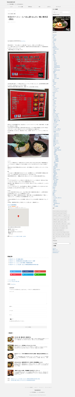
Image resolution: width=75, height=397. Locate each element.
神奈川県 (55, 172)
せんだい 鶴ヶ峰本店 (12, 204)
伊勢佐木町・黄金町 (56, 221)
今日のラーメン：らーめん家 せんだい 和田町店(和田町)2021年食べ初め (23, 264)
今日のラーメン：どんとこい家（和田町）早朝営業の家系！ (21, 262)
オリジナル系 (55, 116)
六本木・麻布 (55, 223)
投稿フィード (55, 249)
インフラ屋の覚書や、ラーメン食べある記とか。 (37, 392)
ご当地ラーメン (56, 119)
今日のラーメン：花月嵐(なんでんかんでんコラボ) (25, 345)
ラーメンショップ (56, 130)
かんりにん (23, 40)
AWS (54, 55)
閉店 (54, 238)
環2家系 (55, 165)
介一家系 (56, 155)
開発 (53, 193)
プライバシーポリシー (48, 387)
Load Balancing (57, 65)
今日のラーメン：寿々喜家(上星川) (16, 259)
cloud (54, 57)
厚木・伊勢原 (61, 223)
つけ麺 (54, 127)
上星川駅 (24, 236)
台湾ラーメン (56, 134)
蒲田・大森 (65, 234)
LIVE (53, 79)
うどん (54, 196)
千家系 (55, 151)
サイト (10, 314)
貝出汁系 (55, 180)
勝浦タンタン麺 (57, 120)
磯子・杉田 (55, 234)
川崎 (66, 225)
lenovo (54, 213)
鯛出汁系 (55, 182)
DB (53, 37)
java (54, 43)
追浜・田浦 (60, 236)
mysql (58, 213)
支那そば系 (55, 166)
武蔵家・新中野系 (57, 149)
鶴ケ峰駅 (20, 236)
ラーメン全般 (20, 6)
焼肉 (54, 112)
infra (39, 6)
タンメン (55, 123)
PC (53, 85)
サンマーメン (56, 133)
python (54, 46)
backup (55, 74)
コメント (11, 291)
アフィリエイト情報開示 (29, 387)
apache (54, 100)
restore (55, 76)
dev (53, 41)
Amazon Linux (56, 48)
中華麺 (54, 131)
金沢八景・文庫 (66, 236)
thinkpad (54, 215)
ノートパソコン (56, 88)
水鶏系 (54, 168)
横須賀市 (55, 173)
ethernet (55, 62)
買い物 (54, 192)
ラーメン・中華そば (57, 128)
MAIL (54, 81)
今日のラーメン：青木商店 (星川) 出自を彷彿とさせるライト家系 (22, 260)
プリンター (55, 89)
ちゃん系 (55, 126)
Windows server (57, 69)
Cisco (55, 61)
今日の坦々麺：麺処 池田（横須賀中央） (22, 337)
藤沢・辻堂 (55, 236)
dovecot (54, 82)
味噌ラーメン (55, 141)
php (54, 44)
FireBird (54, 39)
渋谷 (61, 232)
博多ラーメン (55, 140)
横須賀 (57, 230)
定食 (54, 109)
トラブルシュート (56, 113)
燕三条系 (55, 121)
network (54, 60)
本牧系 (55, 154)
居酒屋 (54, 110)
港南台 (64, 232)
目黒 (68, 232)
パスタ (54, 199)
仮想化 (54, 71)
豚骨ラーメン (55, 176)
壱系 (55, 152)
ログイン (54, 248)
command (54, 34)
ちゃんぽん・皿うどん (57, 197)
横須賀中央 (61, 230)
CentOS (54, 51)
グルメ (54, 105)
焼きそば (55, 201)
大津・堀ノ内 (59, 225)
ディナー (55, 106)
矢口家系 (56, 158)
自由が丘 (59, 234)
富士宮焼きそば (57, 203)
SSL (54, 93)
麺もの (54, 194)
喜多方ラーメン (56, 142)
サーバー (55, 68)
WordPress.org (55, 252)
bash (54, 50)
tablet (54, 86)
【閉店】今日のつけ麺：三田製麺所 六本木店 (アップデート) (27, 370)
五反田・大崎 (66, 219)
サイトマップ (58, 6)
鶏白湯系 (55, 185)
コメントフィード (56, 251)
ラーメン (14, 236)
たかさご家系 (56, 148)
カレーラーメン (56, 117)
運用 (54, 72)
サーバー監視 (56, 78)
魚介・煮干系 (55, 179)
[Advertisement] (28, 32)
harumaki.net (11, 2)
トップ (11, 6)
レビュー (54, 186)
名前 (10, 306)
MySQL (54, 40)
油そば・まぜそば (56, 169)
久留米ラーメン (56, 135)
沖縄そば (55, 200)
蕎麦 (54, 204)
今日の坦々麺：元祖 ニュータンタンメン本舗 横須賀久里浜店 (23, 380)
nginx (54, 102)
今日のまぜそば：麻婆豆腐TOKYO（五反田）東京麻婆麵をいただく (28, 362)
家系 (14, 279)
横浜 (18, 281)
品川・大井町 (67, 223)
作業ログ (55, 190)
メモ (54, 189)
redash (54, 103)
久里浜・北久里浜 (60, 219)
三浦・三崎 (67, 217)
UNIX (54, 95)
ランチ (54, 107)
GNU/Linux (30, 6)
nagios (55, 75)
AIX (54, 96)
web (53, 99)
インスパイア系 (57, 147)
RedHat (54, 53)
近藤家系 (56, 159)
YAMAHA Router (57, 67)
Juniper (55, 64)
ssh (54, 36)
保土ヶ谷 (13, 281)
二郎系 (54, 137)
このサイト (49, 6)
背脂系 (54, 175)
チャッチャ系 (55, 124)
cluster (54, 58)
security (54, 92)
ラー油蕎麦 (56, 206)
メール (11, 310)
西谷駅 (18, 236)
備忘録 (54, 187)
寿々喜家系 (56, 161)
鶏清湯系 (55, 183)
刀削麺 (54, 138)
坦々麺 (54, 144)
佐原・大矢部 (63, 221)
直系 (55, 162)
